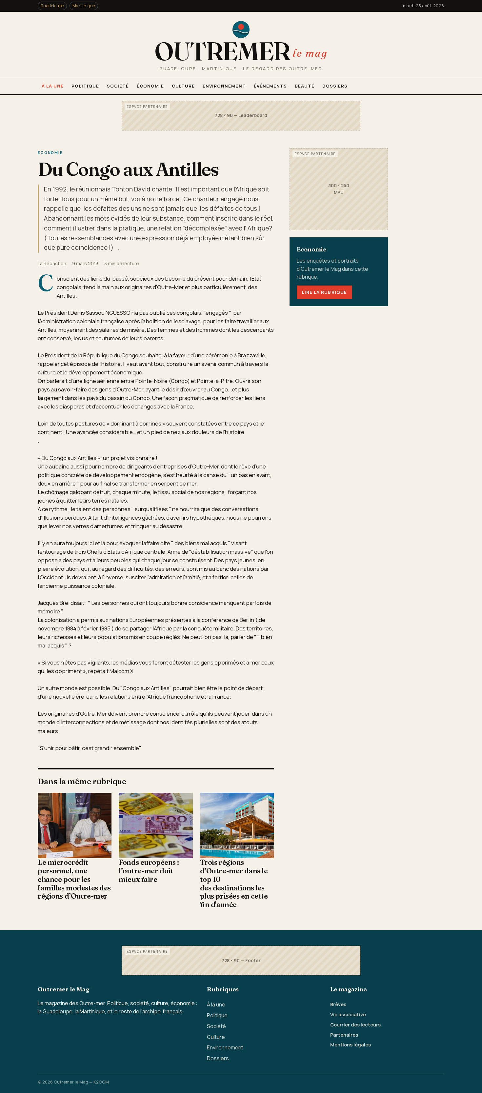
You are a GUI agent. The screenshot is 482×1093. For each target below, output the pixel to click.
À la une (53, 86)
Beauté (304, 86)
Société (118, 86)
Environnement (224, 86)
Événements (270, 86)
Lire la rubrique (324, 292)
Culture (183, 86)
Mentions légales (350, 1044)
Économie (150, 86)
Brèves (338, 1004)
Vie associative (348, 1014)
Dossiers (334, 86)
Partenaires (344, 1034)
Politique (85, 86)
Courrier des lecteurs (355, 1024)
